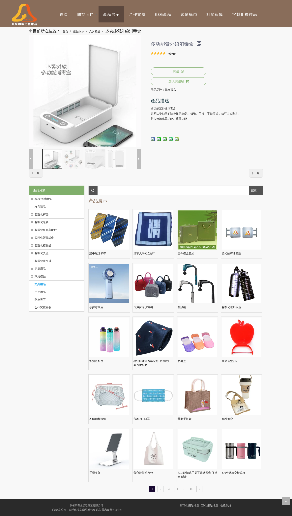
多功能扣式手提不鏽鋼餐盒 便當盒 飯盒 (197, 474)
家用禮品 (40, 276)
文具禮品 (40, 284)
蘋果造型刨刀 (230, 361)
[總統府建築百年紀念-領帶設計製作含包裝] (153, 337)
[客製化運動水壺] (241, 283)
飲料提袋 (227, 418)
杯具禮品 (40, 206)
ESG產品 (163, 14)
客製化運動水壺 (231, 307)
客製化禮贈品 (244, 14)
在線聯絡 (225, 505)
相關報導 (214, 14)
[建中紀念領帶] (109, 229)
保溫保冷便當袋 (143, 307)
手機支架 (95, 472)
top (286, 501)
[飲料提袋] (241, 394)
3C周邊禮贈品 (43, 198)
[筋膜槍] (197, 283)
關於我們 (85, 14)
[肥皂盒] (197, 337)
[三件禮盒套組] (197, 229)
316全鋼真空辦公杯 (233, 472)
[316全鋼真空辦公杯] (241, 448)
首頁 (64, 14)
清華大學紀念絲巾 (144, 253)
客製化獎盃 (41, 253)
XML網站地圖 (209, 505)
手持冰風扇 (96, 307)
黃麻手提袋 (184, 418)
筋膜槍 (182, 307)
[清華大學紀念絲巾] (153, 229)
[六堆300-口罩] (153, 394)
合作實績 (137, 14)
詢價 (176, 71)
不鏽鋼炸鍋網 (97, 418)
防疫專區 (40, 299)
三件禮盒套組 (186, 253)
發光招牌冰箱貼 (231, 253)
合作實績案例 (43, 307)
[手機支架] (109, 448)
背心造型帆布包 (143, 472)
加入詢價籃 (176, 81)
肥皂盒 (182, 361)
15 (191, 488)
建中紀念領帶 (97, 253)
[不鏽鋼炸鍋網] (109, 394)
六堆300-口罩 (141, 418)
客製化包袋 (41, 222)
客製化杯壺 (41, 214)
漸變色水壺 (96, 361)
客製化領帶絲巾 (44, 237)
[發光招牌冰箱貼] (241, 229)
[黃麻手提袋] (197, 394)
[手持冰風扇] (109, 283)
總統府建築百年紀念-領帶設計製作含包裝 (152, 363)
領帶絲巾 (189, 14)
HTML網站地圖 (189, 505)
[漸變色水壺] (109, 337)
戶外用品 (40, 291)
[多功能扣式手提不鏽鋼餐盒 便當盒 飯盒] (197, 448)
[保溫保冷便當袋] (153, 283)
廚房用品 (40, 268)
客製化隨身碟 (43, 260)
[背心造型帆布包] (153, 448)
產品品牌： (158, 89)
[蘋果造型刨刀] (241, 337)
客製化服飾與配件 (46, 229)
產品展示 (111, 14)
